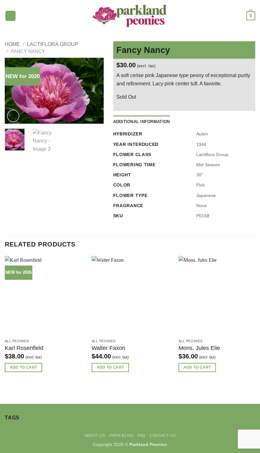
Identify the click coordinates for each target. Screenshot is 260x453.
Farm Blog (121, 435)
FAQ (141, 435)
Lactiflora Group (52, 44)
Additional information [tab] (141, 121)
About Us (94, 435)
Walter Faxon (108, 348)
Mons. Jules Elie (199, 348)
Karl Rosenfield (24, 348)
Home (12, 44)
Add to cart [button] (23, 367)
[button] (10, 16)
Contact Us (162, 435)
